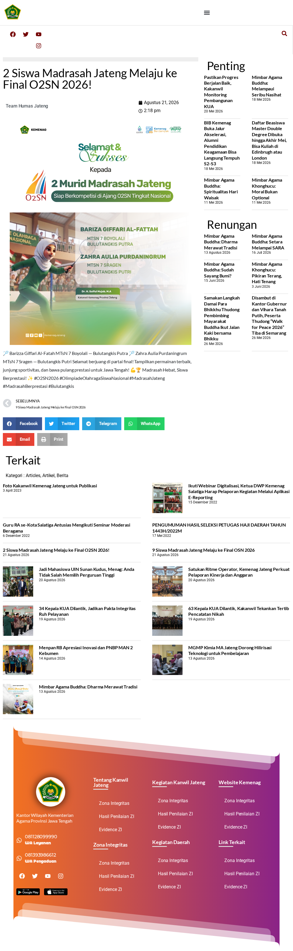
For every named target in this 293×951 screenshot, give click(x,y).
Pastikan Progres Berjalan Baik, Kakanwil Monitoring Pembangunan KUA (221, 91)
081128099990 (41, 836)
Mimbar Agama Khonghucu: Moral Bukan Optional (267, 188)
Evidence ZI (110, 829)
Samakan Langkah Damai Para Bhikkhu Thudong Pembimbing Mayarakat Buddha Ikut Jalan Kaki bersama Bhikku (222, 318)
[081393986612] (19, 858)
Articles (33, 475)
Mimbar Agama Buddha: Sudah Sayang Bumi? (219, 269)
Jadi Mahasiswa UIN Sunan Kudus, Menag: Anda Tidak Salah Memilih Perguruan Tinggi (86, 571)
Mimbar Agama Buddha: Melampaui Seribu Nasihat (267, 85)
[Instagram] (38, 45)
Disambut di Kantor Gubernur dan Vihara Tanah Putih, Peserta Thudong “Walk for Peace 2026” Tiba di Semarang (269, 315)
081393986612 (40, 855)
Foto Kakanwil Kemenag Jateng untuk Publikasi (50, 485)
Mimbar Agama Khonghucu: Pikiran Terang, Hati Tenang (267, 272)
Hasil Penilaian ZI (116, 816)
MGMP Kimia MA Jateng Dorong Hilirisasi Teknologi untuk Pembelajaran (230, 650)
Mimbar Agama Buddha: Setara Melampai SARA (268, 241)
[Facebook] (13, 34)
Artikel (48, 475)
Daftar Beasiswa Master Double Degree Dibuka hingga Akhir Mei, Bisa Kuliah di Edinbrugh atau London (269, 140)
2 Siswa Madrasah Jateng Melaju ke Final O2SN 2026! (56, 550)
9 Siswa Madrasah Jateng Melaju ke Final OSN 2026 (203, 550)
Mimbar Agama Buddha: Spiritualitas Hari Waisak (220, 188)
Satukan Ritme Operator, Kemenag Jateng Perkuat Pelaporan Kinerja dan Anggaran (238, 571)
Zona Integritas (114, 803)
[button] (207, 12)
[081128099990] (19, 840)
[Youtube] (38, 34)
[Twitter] (25, 34)
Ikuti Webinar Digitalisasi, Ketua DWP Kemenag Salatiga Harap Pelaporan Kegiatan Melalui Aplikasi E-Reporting (239, 491)
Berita (62, 475)
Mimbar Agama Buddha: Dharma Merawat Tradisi (220, 241)
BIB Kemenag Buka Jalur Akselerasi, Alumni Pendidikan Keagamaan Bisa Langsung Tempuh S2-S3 (222, 143)
